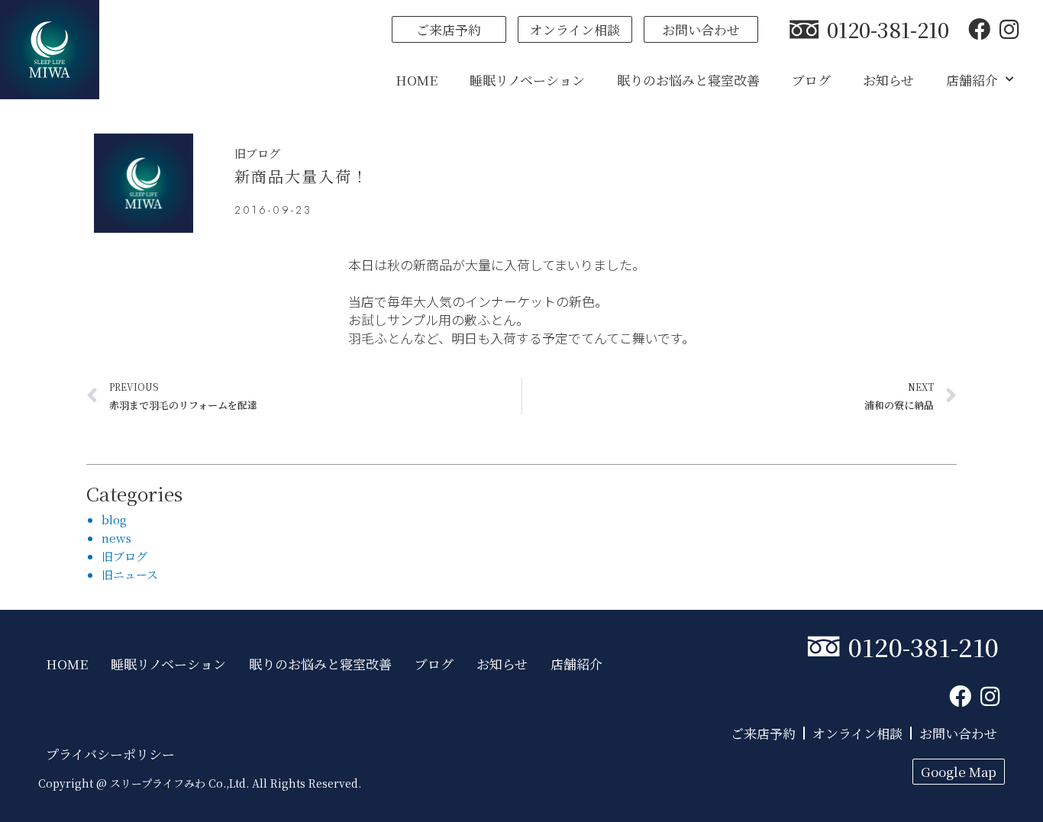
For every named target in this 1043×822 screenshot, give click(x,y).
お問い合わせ (958, 733)
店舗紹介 (972, 79)
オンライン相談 (857, 733)
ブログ (811, 79)
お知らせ (888, 79)
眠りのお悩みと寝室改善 (688, 79)
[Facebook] (979, 29)
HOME (417, 79)
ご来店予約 (763, 733)
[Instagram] (1009, 29)
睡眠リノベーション (527, 79)
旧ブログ (257, 153)
